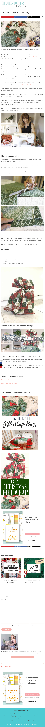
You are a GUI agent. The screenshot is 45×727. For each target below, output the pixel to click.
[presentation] (11, 568)
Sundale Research (37, 56)
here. (41, 653)
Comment (4, 599)
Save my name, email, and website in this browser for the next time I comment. (22, 625)
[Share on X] (1, 365)
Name (4, 622)
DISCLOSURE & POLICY (24, 710)
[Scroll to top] (42, 723)
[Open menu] (43, 4)
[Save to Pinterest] (1, 367)
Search (3, 660)
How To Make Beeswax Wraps (9, 383)
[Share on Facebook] (1, 363)
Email (18, 622)
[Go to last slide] (3, 572)
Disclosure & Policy (6, 666)
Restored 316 (34, 724)
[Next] (42, 572)
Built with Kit (32, 541)
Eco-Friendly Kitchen (6, 379)
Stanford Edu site (26, 84)
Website (33, 622)
